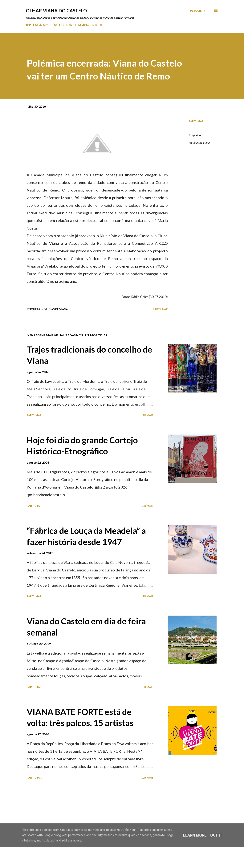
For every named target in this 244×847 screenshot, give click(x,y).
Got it (216, 835)
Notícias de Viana (199, 142)
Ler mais (147, 415)
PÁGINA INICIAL (89, 24)
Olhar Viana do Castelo (56, 10)
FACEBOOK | (62, 24)
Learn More (194, 835)
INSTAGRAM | (38, 24)
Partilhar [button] (196, 121)
